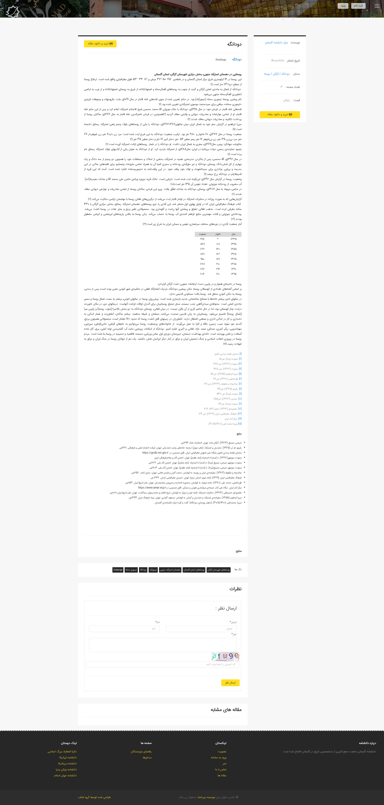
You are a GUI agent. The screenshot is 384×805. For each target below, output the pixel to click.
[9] (240, 394)
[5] (240, 374)
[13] (240, 414)
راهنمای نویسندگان (141, 751)
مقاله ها (288, 20)
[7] (240, 384)
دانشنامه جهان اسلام (65, 775)
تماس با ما (220, 769)
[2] (240, 359)
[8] (240, 389)
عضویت (222, 751)
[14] (240, 419)
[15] (240, 424)
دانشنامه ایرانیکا (68, 757)
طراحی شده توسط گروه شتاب (94, 797)
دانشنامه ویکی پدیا (66, 769)
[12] (240, 409)
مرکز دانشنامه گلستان (276, 42)
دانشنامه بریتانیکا (67, 763)
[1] (241, 354)
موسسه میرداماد (206, 797)
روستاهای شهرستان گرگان (219, 570)
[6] (240, 379)
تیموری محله (131, 570)
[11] (240, 404)
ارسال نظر (230, 682)
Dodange (117, 570)
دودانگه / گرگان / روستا (277, 74)
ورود (343, 5)
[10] (240, 399)
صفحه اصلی (300, 20)
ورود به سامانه (218, 757)
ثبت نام (358, 5)
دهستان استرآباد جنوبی (170, 570)
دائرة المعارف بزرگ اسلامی (62, 751)
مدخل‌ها (147, 757)
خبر (224, 763)
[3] (240, 364)
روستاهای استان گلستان (194, 570)
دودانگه (278, 20)
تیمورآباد (153, 570)
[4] (240, 369)
